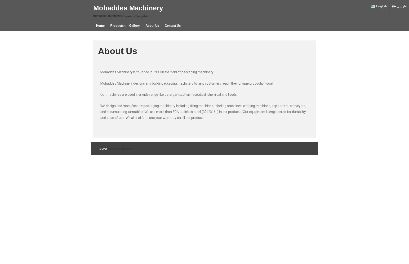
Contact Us (173, 25)
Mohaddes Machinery (128, 8)
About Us (152, 25)
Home (100, 25)
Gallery (134, 25)
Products (117, 25)
